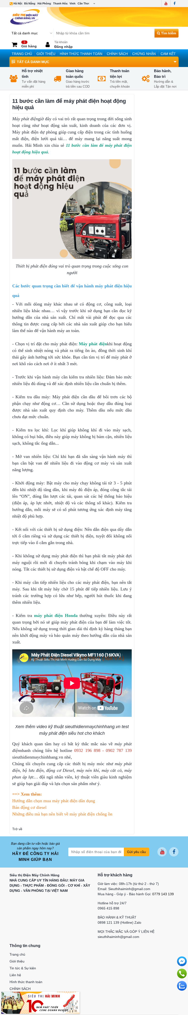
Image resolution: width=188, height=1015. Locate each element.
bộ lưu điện (33, 770)
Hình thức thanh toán (81, 54)
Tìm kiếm (168, 33)
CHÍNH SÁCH (117, 54)
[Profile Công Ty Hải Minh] (40, 1002)
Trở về (17, 829)
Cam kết (168, 54)
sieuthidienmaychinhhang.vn (37, 757)
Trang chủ (22, 54)
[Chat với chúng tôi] (182, 986)
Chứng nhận (144, 54)
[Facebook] (174, 3)
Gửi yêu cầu (136, 852)
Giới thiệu (45, 54)
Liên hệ (15, 975)
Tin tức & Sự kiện (23, 968)
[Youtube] (165, 3)
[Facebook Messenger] (182, 961)
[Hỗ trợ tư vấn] (182, 973)
